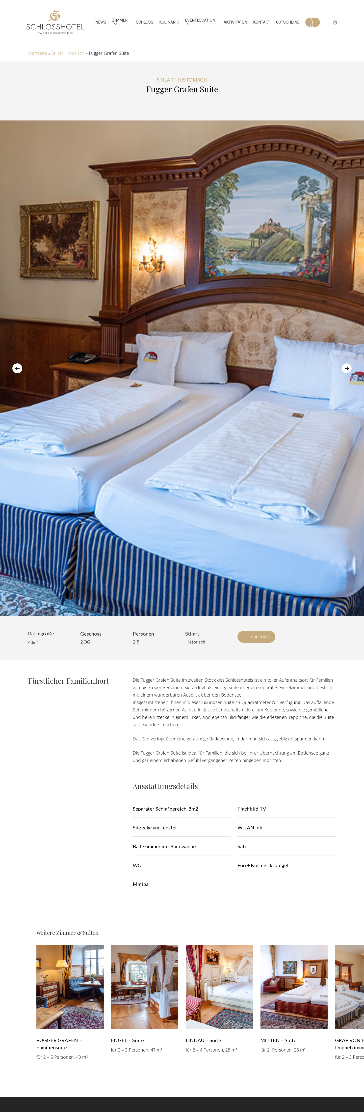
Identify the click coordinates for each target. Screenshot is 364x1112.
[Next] (347, 368)
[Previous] (17, 368)
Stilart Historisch (68, 53)
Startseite (37, 53)
